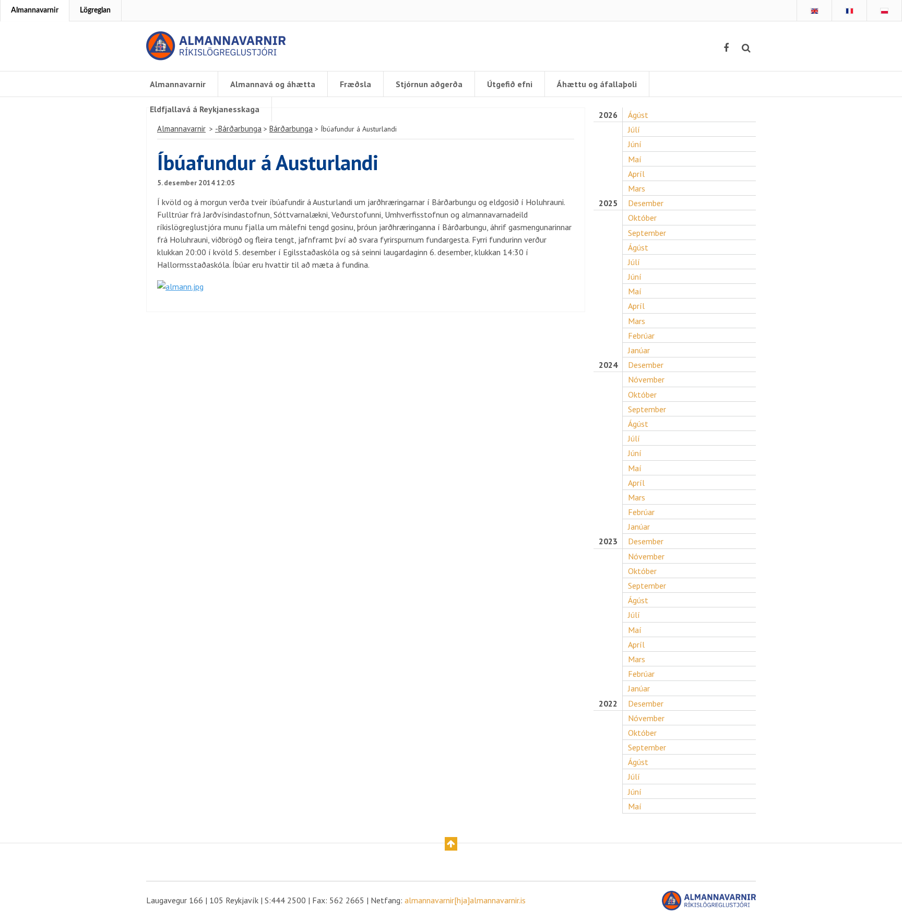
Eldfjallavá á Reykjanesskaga (204, 109)
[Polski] (884, 11)
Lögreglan (95, 10)
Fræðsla (355, 84)
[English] (814, 11)
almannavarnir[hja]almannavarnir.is (465, 900)
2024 (608, 365)
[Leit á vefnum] (746, 48)
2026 (608, 115)
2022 (608, 704)
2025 (608, 203)
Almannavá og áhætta (272, 84)
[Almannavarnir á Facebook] (726, 48)
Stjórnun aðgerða (429, 84)
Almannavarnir (34, 10)
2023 (608, 541)
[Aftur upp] (451, 844)
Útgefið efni (509, 84)
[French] (849, 11)
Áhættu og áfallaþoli (597, 84)
